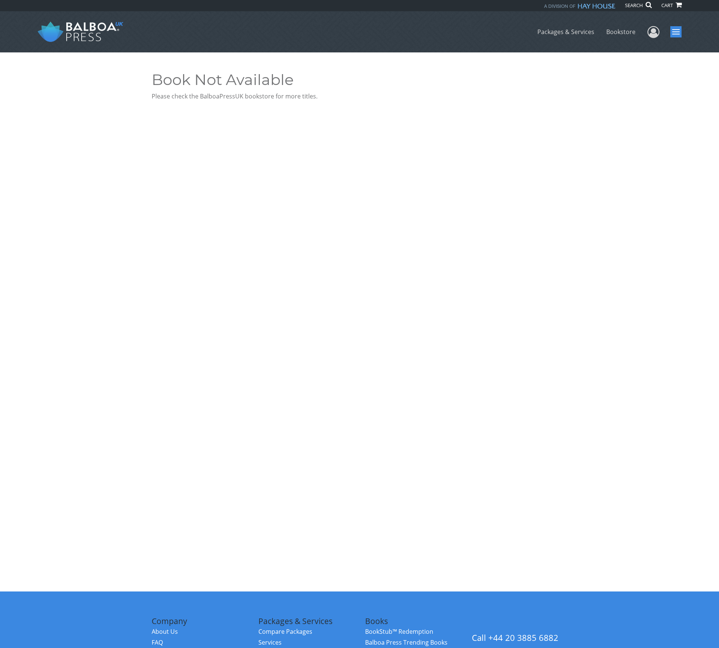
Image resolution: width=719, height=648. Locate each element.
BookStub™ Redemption (399, 631)
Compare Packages (285, 631)
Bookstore (620, 32)
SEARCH (634, 5)
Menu (678, 31)
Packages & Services (565, 32)
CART (667, 5)
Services (270, 642)
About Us (165, 631)
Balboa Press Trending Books (406, 642)
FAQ (157, 642)
